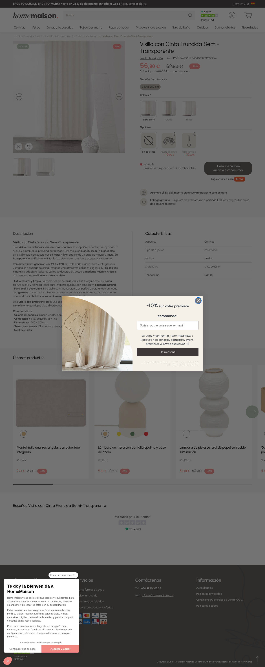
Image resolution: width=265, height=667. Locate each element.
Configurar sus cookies (22, 648)
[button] (7, 661)
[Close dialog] (198, 300)
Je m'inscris (167, 352)
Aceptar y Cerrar (60, 648)
